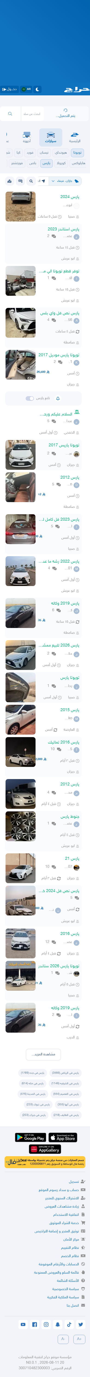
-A (63, 1339)
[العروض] (9, 181)
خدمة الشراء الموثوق (64, 1223)
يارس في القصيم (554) (66, 1094)
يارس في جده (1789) (32, 1073)
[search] (10, 113)
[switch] (30, 398)
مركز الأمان (71, 1240)
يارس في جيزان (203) (34, 1115)
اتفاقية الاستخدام (66, 1215)
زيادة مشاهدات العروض (62, 1207)
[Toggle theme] (37, 89)
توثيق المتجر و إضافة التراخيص (57, 1231)
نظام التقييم (70, 1248)
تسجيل (74, 1182)
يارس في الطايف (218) (66, 1115)
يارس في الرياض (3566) (65, 1073)
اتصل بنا (73, 1306)
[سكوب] (20, 181)
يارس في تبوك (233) (38, 1104)
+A (79, 1339)
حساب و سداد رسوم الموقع (59, 1190)
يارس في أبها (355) (68, 1104)
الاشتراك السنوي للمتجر (62, 1198)
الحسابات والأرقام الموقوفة (59, 1264)
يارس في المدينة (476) (32, 1094)
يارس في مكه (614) (33, 1083)
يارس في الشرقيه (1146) (65, 1083)
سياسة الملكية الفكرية (63, 1297)
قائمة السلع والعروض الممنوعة (56, 1273)
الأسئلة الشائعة (68, 1281)
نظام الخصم (70, 1256)
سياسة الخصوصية (65, 1289)
